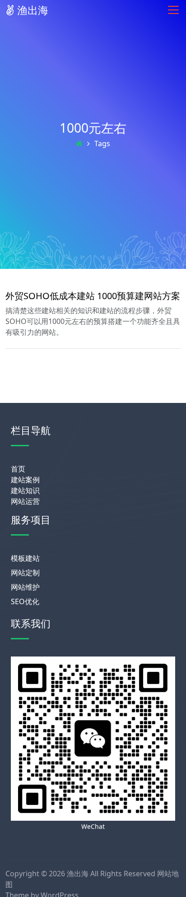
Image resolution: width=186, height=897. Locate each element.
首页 (18, 469)
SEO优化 (25, 601)
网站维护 (25, 587)
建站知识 (25, 490)
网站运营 (25, 501)
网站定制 (25, 573)
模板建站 (25, 558)
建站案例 (25, 480)
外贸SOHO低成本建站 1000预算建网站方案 (92, 296)
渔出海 (31, 10)
